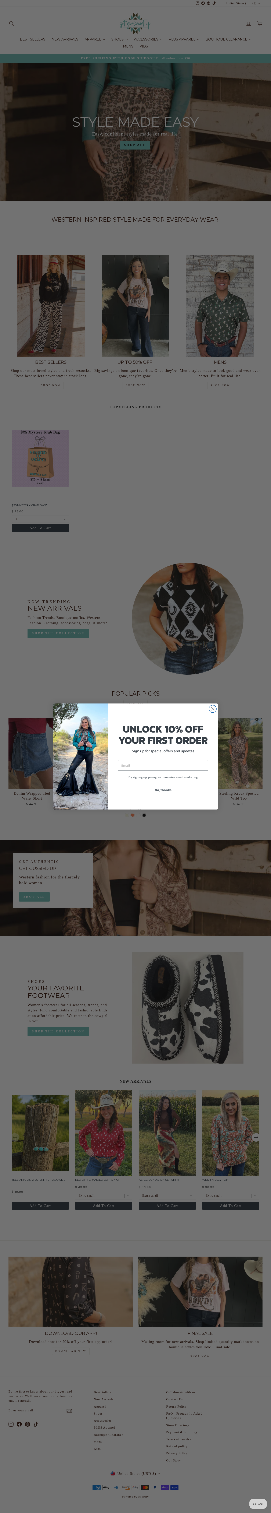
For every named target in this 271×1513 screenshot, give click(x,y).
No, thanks (163, 789)
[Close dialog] (212, 709)
